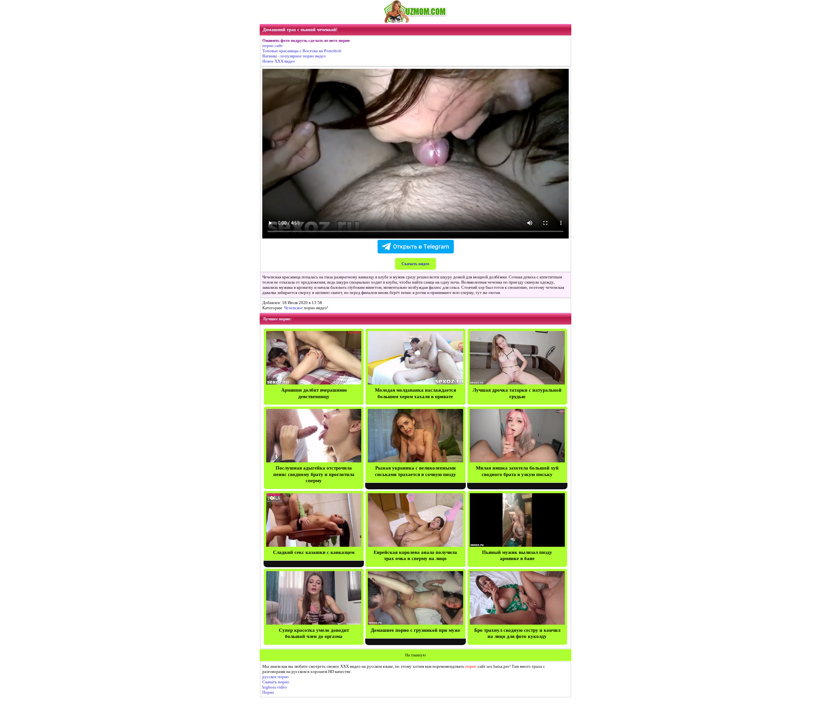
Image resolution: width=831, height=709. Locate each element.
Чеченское (293, 307)
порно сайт (272, 45)
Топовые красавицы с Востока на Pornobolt (301, 50)
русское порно (275, 676)
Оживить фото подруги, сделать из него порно (306, 40)
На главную (415, 655)
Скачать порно (275, 681)
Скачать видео (415, 263)
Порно (268, 692)
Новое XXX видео (278, 61)
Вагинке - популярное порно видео (294, 56)
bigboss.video (274, 687)
